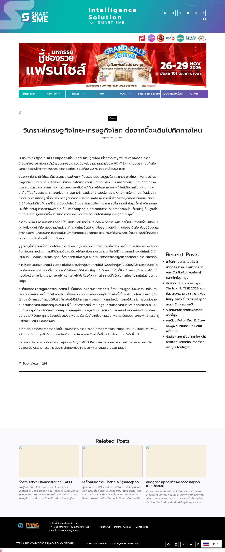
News (75, 94)
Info (101, 94)
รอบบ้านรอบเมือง (172, 94)
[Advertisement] (186, 197)
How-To (52, 94)
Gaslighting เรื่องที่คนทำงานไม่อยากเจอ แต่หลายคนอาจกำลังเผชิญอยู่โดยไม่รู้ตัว (186, 342)
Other (194, 94)
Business (28, 94)
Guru (112, 118)
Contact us (142, 527)
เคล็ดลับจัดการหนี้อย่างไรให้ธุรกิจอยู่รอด (110, 482)
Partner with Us (122, 527)
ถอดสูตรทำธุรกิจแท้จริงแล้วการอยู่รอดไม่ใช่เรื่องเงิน (173, 484)
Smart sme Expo (149, 94)
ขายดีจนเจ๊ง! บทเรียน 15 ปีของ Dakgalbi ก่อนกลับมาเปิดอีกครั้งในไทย (185, 326)
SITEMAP (69, 543)
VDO (123, 94)
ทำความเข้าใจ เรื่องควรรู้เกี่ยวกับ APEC (46, 482)
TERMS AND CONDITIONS (30, 543)
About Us (105, 527)
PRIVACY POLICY (54, 543)
